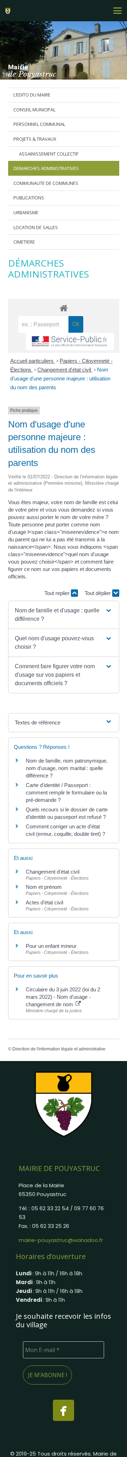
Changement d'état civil (64, 370)
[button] (117, 10)
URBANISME (25, 212)
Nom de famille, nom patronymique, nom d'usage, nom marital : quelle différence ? (67, 768)
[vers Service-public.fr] (70, 341)
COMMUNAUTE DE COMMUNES (45, 183)
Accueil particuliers (32, 361)
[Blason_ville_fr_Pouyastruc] (63, 1104)
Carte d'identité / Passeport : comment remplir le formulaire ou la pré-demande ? (66, 792)
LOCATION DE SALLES (35, 227)
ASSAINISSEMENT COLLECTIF (48, 154)
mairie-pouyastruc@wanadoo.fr (61, 1240)
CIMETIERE (24, 242)
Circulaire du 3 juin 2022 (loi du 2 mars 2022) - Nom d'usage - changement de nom (63, 996)
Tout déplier (98, 593)
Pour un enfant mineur (51, 946)
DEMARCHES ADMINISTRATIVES (46, 168)
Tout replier (57, 593)
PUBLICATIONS (28, 197)
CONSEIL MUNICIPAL (34, 109)
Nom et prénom (44, 887)
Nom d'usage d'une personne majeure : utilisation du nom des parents (60, 378)
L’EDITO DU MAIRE (31, 95)
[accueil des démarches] (63, 307)
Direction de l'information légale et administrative (58, 1049)
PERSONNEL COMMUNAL (39, 124)
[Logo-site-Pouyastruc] (8, 10)
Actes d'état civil (44, 902)
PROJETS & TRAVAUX (34, 139)
